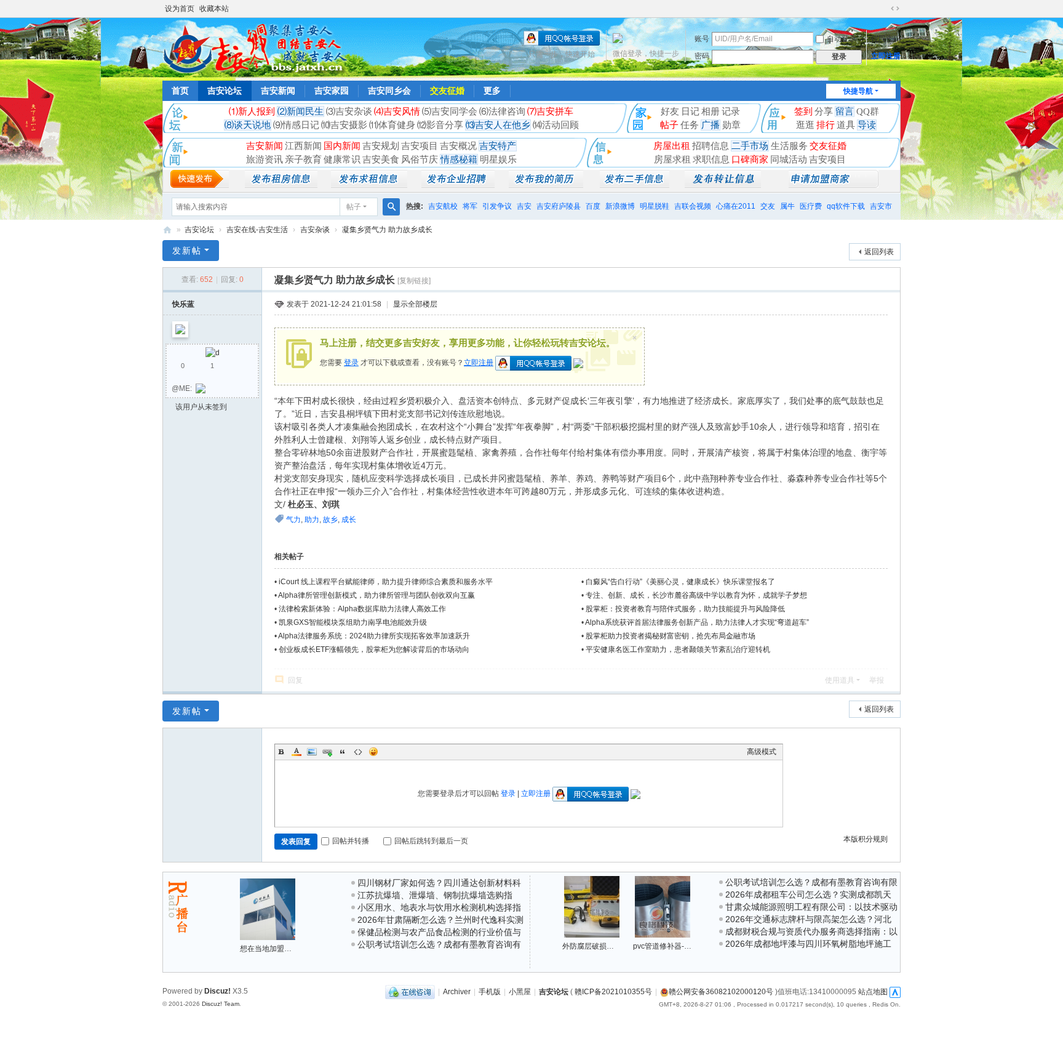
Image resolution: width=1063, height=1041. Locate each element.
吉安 (524, 206)
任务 (689, 125)
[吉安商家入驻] (833, 185)
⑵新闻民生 (300, 111)
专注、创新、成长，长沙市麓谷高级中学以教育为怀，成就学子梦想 (696, 595)
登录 (351, 362)
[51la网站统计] (895, 991)
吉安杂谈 (315, 229)
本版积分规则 (865, 839)
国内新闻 (342, 146)
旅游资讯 (264, 159)
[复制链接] (414, 280)
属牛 (787, 206)
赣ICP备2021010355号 (613, 991)
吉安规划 (380, 146)
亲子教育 (303, 159)
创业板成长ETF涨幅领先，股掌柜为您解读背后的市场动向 (374, 649)
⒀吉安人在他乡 (498, 125)
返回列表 (879, 251)
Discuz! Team (220, 1003)
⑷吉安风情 (397, 111)
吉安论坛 (224, 90)
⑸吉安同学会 (449, 111)
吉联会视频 (692, 206)
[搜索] (391, 206)
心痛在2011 (735, 206)
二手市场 (749, 146)
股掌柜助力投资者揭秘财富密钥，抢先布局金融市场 (670, 636)
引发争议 (497, 206)
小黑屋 (520, 991)
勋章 (731, 125)
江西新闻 (303, 146)
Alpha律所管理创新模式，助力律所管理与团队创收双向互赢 (376, 595)
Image (312, 752)
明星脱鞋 (654, 206)
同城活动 (788, 159)
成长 (348, 519)
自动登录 (841, 38)
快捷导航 (858, 91)
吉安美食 (380, 159)
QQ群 (867, 111)
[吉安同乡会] (254, 48)
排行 (825, 125)
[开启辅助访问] (883, 8)
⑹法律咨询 (502, 111)
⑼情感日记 (296, 125)
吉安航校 (443, 206)
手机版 (490, 991)
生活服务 (789, 146)
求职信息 (711, 159)
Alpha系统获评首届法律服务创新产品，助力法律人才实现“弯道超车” (697, 622)
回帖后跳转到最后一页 (431, 841)
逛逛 (805, 125)
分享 (823, 111)
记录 (731, 111)
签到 (803, 111)
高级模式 (761, 751)
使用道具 (839, 680)
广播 (710, 125)
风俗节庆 (419, 159)
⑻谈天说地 (248, 125)
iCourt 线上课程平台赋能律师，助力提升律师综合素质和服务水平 (386, 581)
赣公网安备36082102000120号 (721, 991)
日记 (690, 111)
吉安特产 (497, 146)
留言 (844, 111)
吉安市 (881, 206)
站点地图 (873, 991)
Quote (342, 752)
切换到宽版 (895, 8)
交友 (767, 206)
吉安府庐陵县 (558, 206)
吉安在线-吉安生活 (257, 229)
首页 (180, 90)
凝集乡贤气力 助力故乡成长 (387, 229)
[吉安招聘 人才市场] (458, 185)
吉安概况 (458, 146)
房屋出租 (671, 146)
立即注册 (886, 56)
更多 (492, 90)
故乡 (330, 519)
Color (296, 752)
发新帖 (187, 250)
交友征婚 (447, 90)
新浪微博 (620, 206)
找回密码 (886, 38)
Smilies (373, 752)
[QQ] (410, 991)
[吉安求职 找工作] (546, 185)
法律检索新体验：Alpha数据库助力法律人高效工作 (362, 609)
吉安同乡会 (389, 90)
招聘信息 (710, 146)
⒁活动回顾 (556, 125)
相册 (710, 111)
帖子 (669, 125)
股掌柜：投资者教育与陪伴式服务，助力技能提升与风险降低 (685, 609)
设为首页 (179, 8)
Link (327, 752)
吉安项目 (419, 146)
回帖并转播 (350, 841)
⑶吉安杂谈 (349, 111)
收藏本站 (214, 8)
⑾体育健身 (392, 125)
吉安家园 (331, 90)
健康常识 (342, 159)
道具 (846, 125)
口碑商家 (749, 159)
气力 (293, 519)
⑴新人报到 (252, 111)
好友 (670, 111)
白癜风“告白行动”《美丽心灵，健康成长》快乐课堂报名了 (680, 581)
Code (358, 752)
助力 (312, 519)
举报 (876, 680)
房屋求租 (672, 159)
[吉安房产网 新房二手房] (281, 185)
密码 (702, 56)
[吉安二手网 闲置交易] (634, 185)
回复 (295, 680)
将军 (470, 206)
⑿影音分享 (440, 125)
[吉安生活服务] (723, 185)
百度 (593, 206)
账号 (702, 38)
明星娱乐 (498, 159)
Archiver (457, 991)
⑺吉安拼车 (550, 111)
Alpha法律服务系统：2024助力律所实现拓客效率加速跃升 (374, 636)
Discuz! (217, 991)
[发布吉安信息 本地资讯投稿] (199, 185)
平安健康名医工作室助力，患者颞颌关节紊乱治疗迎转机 (678, 649)
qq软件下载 (846, 206)
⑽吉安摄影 (344, 125)
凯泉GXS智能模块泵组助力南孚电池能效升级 (353, 622)
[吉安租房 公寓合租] (369, 185)
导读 (867, 125)
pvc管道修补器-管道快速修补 (680, 946)
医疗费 (811, 206)
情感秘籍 (458, 159)
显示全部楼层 (415, 304)
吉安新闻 (278, 90)
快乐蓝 (183, 304)
